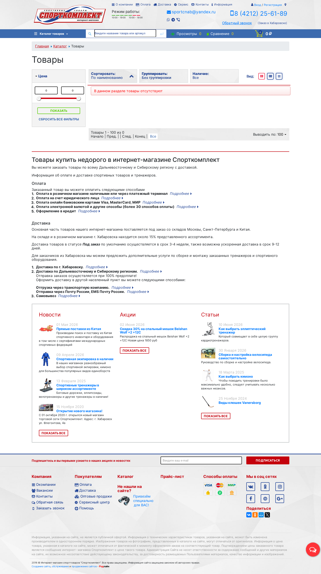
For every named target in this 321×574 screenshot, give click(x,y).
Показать (58, 110)
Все (153, 136)
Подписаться (268, 460)
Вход (257, 5)
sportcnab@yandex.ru (194, 11)
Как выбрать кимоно (236, 376)
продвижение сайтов (84, 566)
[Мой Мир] (261, 514)
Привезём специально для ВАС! (141, 500)
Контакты (202, 4)
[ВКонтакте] (249, 514)
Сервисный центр (94, 502)
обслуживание (60, 566)
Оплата (145, 4)
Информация (223, 4)
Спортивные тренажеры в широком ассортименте (77, 387)
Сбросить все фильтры (59, 119)
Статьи (210, 314)
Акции (128, 314)
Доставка (164, 4)
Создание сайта (41, 566)
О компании (124, 4)
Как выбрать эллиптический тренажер (242, 330)
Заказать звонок (50, 508)
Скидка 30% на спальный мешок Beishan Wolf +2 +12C (153, 330)
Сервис (183, 4)
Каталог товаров (52, 33)
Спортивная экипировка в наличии (84, 359)
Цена (42, 76)
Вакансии (44, 490)
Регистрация (273, 5)
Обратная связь (49, 502)
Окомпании (46, 484)
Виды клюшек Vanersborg (240, 403)
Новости (49, 314)
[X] (267, 514)
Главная (42, 46)
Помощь (86, 508)
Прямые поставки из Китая (78, 329)
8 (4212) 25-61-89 (260, 13)
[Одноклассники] (255, 514)
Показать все (53, 433)
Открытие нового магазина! (79, 411)
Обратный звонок (237, 23)
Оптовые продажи (96, 496)
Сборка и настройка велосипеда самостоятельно (245, 356)
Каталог (60, 46)
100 (280, 134)
